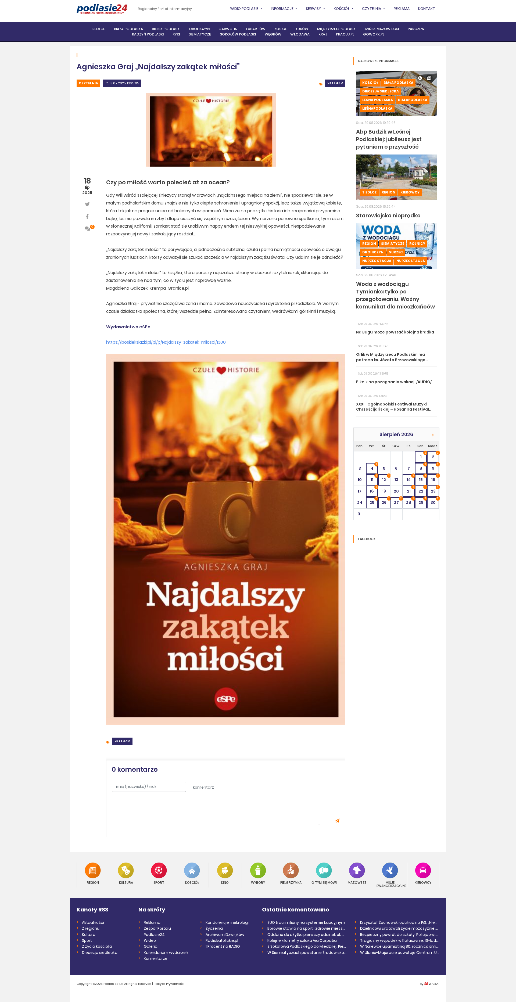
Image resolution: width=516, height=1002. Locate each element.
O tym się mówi (324, 882)
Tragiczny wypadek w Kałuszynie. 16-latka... (399, 940)
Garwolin (227, 29)
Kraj (322, 34)
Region (388, 192)
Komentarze (155, 958)
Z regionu (90, 928)
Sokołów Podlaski (238, 34)
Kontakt (426, 8)
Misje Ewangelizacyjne (390, 884)
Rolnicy (417, 243)
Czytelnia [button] (372, 8)
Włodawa (300, 34)
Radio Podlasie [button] (244, 8)
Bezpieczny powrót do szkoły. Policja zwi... (399, 934)
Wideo (150, 940)
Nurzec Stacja (376, 260)
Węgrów (273, 34)
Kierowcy (410, 192)
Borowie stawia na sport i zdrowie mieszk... (307, 928)
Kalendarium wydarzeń (166, 952)
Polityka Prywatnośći (169, 984)
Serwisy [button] (314, 8)
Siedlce (98, 29)
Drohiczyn (199, 29)
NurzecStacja (410, 260)
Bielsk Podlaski (166, 29)
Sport (158, 882)
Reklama (402, 8)
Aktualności (93, 922)
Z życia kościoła (97, 946)
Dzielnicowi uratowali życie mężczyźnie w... (399, 928)
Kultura (126, 882)
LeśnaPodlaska (377, 108)
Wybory (258, 882)
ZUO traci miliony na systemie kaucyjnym (306, 922)
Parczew (416, 29)
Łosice (280, 29)
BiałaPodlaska (412, 100)
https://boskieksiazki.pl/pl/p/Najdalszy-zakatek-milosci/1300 (166, 342)
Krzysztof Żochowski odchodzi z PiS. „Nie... (398, 922)
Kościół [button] (342, 8)
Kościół (370, 82)
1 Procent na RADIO (223, 946)
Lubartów (256, 29)
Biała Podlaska (128, 29)
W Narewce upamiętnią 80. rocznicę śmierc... (399, 946)
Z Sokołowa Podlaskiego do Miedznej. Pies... (307, 946)
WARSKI (434, 984)
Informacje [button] (282, 8)
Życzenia (214, 928)
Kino (225, 882)
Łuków (302, 29)
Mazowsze (357, 882)
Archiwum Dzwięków (225, 934)
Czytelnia (88, 83)
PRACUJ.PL (345, 34)
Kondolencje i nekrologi (227, 922)
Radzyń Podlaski (148, 34)
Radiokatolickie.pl (222, 940)
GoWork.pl (373, 34)
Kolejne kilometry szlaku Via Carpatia (302, 940)
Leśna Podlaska (377, 100)
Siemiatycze (200, 34)
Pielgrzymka (291, 882)
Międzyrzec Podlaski (336, 29)
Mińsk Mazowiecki (382, 29)
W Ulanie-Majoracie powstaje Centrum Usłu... (399, 952)
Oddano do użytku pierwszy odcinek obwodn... (307, 934)
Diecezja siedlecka (380, 91)
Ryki (176, 34)
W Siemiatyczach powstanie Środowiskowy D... (307, 952)
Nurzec (396, 252)
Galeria (150, 946)
